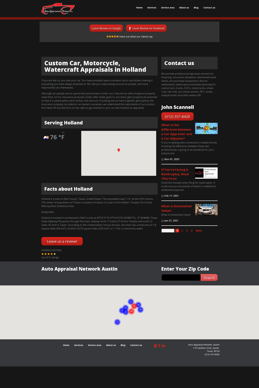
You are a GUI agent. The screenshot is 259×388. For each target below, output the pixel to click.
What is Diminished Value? (176, 208)
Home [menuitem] (139, 7)
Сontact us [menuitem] (209, 7)
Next (199, 230)
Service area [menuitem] (167, 7)
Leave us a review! (62, 241)
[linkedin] (163, 345)
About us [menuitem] (184, 7)
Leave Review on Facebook (148, 28)
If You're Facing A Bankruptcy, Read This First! (175, 174)
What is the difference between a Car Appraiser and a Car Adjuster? (176, 131)
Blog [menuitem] (196, 7)
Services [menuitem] (151, 7)
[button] (118, 150)
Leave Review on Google (106, 28)
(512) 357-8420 (177, 116)
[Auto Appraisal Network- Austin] (58, 8)
